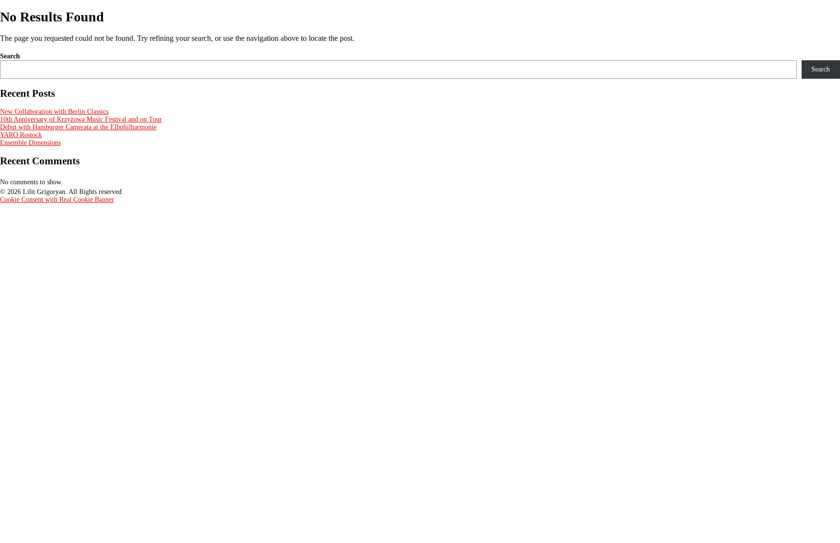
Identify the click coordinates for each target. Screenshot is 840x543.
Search (10, 56)
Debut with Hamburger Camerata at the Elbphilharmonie (78, 127)
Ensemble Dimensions (30, 142)
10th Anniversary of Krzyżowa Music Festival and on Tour (81, 119)
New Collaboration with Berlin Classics (54, 111)
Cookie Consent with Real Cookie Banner (57, 199)
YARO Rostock (21, 135)
